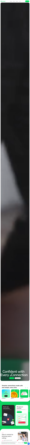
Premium (14, 1)
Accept (25, 442)
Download (27, 1)
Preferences (19, 442)
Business (17, 1)
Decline (22, 442)
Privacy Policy (9, 443)
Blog (19, 1)
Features (11, 1)
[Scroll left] (25, 387)
